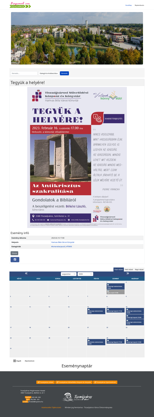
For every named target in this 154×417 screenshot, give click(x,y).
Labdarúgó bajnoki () (114, 311)
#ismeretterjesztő (58, 246)
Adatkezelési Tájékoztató (51, 407)
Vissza (14, 253)
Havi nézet (119, 269)
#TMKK (69, 246)
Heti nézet (129, 269)
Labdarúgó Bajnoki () (114, 342)
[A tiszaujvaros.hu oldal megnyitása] (76, 397)
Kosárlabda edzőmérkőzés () (95, 343)
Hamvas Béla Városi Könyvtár (62, 242)
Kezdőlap (129, 5)
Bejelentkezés (139, 5)
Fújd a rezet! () (112, 293)
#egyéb (18, 361)
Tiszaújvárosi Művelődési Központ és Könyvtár (74, 382)
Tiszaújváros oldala (46, 382)
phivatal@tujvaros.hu (35, 402)
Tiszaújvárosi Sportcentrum (106, 382)
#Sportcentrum (29, 361)
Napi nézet (139, 269)
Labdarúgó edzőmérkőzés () (114, 287)
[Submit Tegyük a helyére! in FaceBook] (15, 259)
